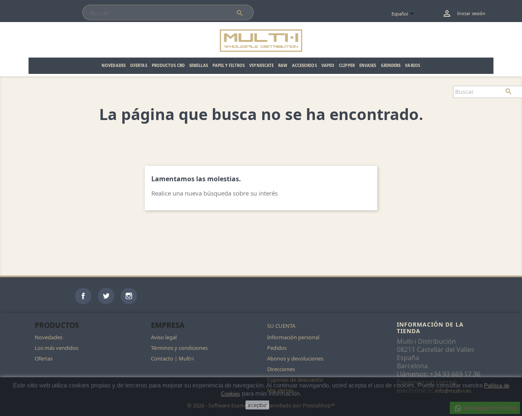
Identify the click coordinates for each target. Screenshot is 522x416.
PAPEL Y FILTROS (228, 65)
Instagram (129, 296)
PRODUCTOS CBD (168, 65)
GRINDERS (391, 65)
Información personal (293, 337)
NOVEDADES (114, 65)
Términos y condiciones (179, 347)
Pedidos (277, 347)
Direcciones (281, 369)
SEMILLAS (198, 65)
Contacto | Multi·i (172, 358)
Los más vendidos (56, 347)
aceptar (257, 405)
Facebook (83, 296)
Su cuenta (281, 325)
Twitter (106, 296)
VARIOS (412, 65)
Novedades (48, 337)
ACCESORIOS (304, 65)
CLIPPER (347, 65)
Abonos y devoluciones (295, 358)
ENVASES (367, 65)
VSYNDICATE (261, 65)
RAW (282, 65)
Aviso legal (164, 337)
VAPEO (328, 65)
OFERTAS (138, 65)
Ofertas (44, 358)
